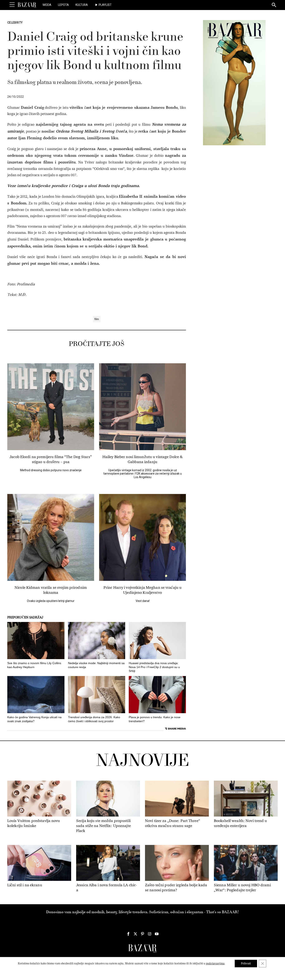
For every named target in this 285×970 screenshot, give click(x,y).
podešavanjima (215, 963)
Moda (47, 4)
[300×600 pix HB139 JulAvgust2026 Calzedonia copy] (234, 82)
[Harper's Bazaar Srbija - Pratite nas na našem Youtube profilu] (156, 934)
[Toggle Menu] (12, 5)
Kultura (82, 4)
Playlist (105, 4)
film (97, 319)
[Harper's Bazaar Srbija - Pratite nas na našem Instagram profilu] (149, 934)
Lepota (63, 4)
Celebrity (15, 22)
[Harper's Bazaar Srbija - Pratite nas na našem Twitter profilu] (135, 934)
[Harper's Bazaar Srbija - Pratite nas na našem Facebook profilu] (128, 934)
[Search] (274, 5)
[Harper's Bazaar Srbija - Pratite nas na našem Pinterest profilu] (142, 934)
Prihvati (246, 963)
